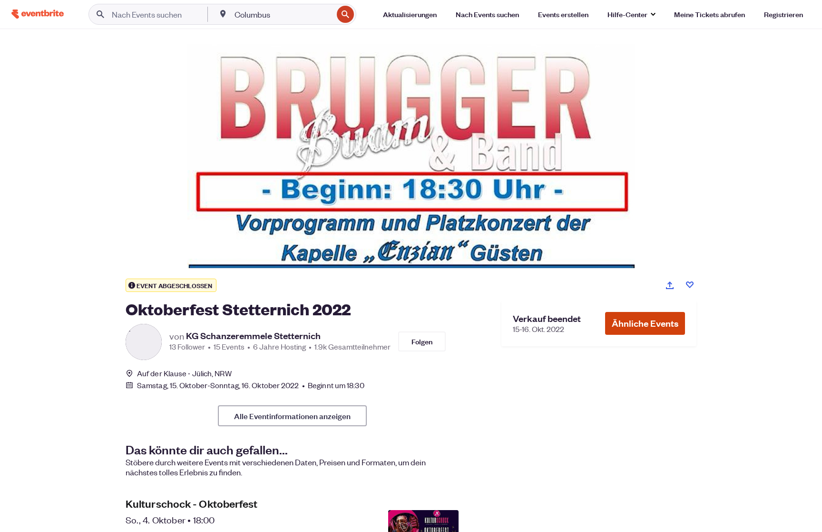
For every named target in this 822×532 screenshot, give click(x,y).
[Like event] (689, 284)
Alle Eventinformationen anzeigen (292, 416)
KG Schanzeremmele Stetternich (253, 335)
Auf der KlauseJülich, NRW (184, 373)
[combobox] (283, 14)
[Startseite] (37, 14)
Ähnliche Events (645, 323)
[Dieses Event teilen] (669, 285)
